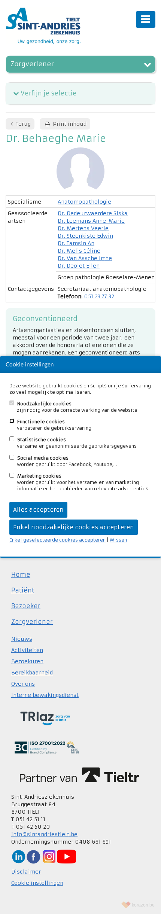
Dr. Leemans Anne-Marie (91, 220)
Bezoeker (25, 606)
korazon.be (143, 905)
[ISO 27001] (46, 747)
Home (20, 574)
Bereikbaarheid (32, 672)
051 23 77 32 (99, 296)
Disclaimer (26, 871)
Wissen (118, 540)
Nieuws (21, 639)
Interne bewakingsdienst (45, 695)
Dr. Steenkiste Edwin (85, 235)
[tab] (80, 93)
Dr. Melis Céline (79, 250)
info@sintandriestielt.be (44, 834)
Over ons (23, 683)
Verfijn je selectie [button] (49, 93)
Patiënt (22, 590)
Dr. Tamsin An (76, 243)
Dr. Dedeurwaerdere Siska (93, 213)
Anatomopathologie (84, 201)
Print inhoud (68, 124)
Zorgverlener (32, 64)
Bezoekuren (27, 661)
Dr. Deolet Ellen (79, 265)
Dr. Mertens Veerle (83, 228)
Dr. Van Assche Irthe (85, 258)
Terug (22, 124)
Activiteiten (27, 650)
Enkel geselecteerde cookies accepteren (57, 540)
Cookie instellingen (37, 883)
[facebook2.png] (33, 856)
